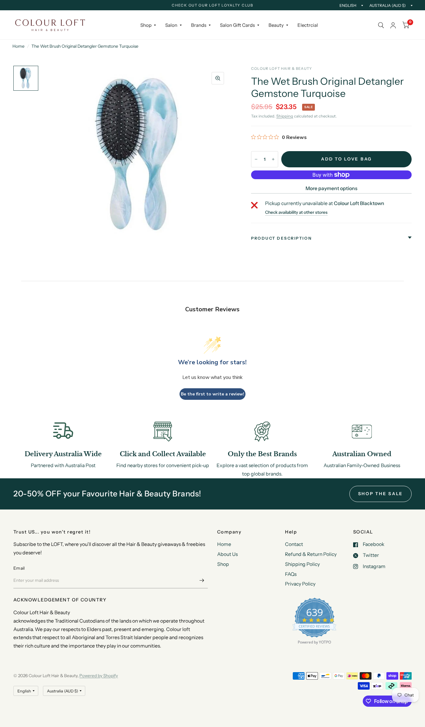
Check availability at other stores (296, 212)
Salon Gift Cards (237, 25)
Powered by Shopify (98, 675)
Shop (146, 25)
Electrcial (307, 25)
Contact (294, 544)
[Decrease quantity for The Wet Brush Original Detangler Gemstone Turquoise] (256, 159)
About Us (227, 554)
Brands (198, 25)
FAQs (291, 574)
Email (19, 568)
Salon (171, 25)
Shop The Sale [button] (380, 493)
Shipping (284, 116)
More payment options (331, 188)
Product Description (281, 238)
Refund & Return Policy (311, 554)
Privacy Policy (300, 584)
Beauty (276, 25)
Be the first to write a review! (212, 394)
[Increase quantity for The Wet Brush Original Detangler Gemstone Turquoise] (273, 159)
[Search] (381, 25)
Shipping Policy (302, 564)
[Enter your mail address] (201, 580)
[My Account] (393, 25)
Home (18, 46)
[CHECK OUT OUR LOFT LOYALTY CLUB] (212, 5)
